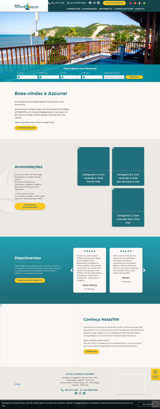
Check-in (20, 73)
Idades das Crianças (112, 73)
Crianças (85, 73)
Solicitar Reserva (114, 3)
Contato (139, 9)
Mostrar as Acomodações (29, 206)
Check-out (43, 73)
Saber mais (91, 351)
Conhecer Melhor (26, 128)
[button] (71, 270)
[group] (89, 270)
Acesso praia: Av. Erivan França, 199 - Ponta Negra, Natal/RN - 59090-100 (80, 383)
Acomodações (89, 9)
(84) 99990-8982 (78, 3)
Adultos (63, 73)
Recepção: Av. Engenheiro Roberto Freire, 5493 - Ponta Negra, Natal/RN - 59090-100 (80, 379)
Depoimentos (105, 9)
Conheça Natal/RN (123, 9)
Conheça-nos (73, 9)
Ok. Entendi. (148, 404)
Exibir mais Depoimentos (30, 280)
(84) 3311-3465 (57, 3)
